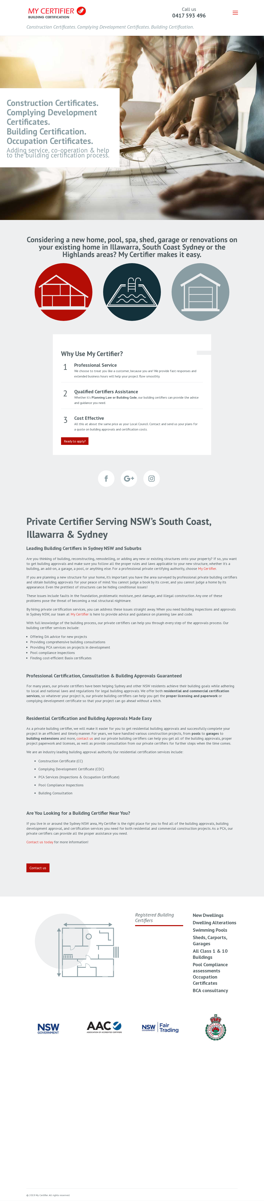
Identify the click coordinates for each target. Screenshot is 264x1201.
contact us (85, 738)
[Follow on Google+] (129, 478)
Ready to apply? (75, 441)
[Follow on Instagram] (151, 478)
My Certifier (80, 614)
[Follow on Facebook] (106, 478)
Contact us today (39, 842)
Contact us (37, 867)
